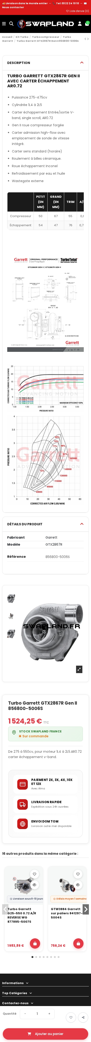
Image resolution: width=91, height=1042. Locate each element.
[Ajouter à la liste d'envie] (34, 874)
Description (18, 62)
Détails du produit (24, 524)
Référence (16, 557)
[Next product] (88, 39)
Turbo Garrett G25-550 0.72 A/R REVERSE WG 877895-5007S (21, 915)
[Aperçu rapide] (34, 884)
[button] (32, 957)
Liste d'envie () (79, 11)
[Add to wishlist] (71, 1017)
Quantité (9, 1014)
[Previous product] (85, 39)
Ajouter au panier (49, 1034)
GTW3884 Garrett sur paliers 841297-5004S (67, 913)
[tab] (45, 63)
